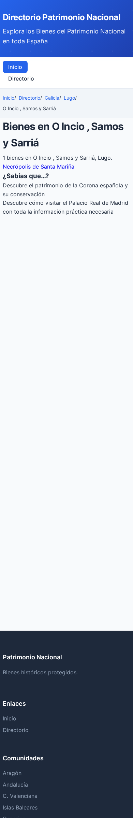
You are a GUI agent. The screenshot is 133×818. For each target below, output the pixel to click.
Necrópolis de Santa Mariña (38, 166)
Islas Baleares (20, 807)
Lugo (69, 98)
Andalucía (15, 784)
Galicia (52, 98)
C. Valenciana (20, 795)
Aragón (12, 773)
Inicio (15, 66)
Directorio (21, 78)
